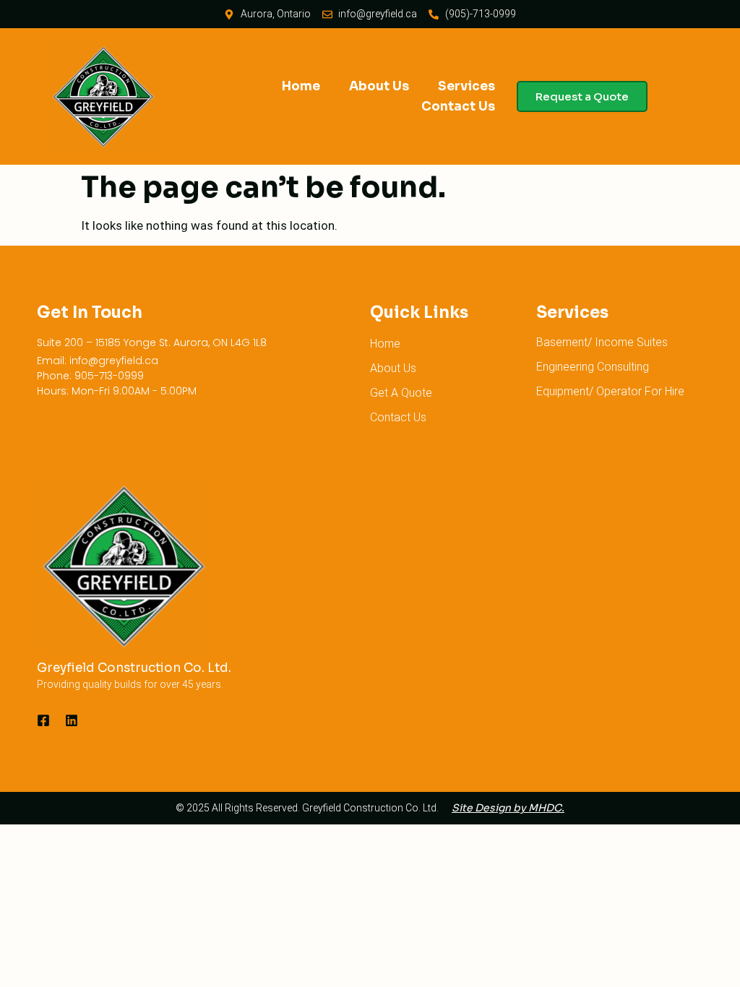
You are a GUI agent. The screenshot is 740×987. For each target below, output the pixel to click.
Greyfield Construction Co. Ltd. (134, 668)
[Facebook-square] (43, 720)
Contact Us (458, 106)
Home (301, 86)
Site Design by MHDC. (508, 807)
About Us (379, 86)
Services (466, 86)
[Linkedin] (71, 720)
